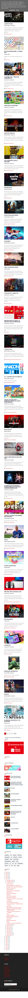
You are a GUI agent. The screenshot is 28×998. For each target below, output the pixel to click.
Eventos (12, 170)
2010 (7, 949)
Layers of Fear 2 (8, 23)
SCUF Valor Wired (15, 828)
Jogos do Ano (15, 859)
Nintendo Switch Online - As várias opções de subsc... (15, 899)
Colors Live (7, 645)
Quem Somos (7, 957)
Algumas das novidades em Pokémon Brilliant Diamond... (14, 909)
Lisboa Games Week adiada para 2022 (13, 457)
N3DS (17, 861)
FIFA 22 (6, 539)
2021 (7, 878)
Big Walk (13, 788)
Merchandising (8, 861)
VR (9, 865)
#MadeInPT (7, 855)
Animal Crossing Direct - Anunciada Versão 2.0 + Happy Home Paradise (12, 401)
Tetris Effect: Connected (11, 293)
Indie (11, 275)
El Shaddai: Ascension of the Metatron (12, 721)
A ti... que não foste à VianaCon (13, 376)
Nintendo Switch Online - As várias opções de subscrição (12, 321)
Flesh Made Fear (14, 823)
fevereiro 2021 (10, 933)
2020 (7, 936)
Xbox (15, 439)
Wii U (15, 865)
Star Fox (13, 817)
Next (15, 733)
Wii (12, 865)
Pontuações (6, 959)
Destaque (8, 88)
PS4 (10, 143)
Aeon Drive (7, 241)
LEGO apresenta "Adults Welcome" (11, 161)
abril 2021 (9, 931)
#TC (5, 88)
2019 (7, 937)
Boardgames (9, 359)
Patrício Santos (9, 25)
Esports (13, 359)
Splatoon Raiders (15, 793)
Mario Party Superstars (11, 105)
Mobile (13, 861)
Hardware (7, 859)
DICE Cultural (7, 54)
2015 (7, 943)
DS (11, 857)
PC (10, 439)
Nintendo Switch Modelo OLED (12, 591)
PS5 (12, 275)
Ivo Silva (8, 189)
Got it (17, 10)
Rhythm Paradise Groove (16, 805)
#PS (5, 34)
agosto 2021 (9, 925)
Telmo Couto (9, 79)
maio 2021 (9, 929)
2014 (7, 944)
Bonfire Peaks (8, 187)
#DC (6, 59)
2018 (7, 939)
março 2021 (9, 932)
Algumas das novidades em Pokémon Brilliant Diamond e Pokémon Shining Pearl (12, 487)
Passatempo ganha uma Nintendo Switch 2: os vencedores (16, 813)
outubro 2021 (9, 882)
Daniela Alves (6, 968)
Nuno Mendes (7, 973)
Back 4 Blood (8, 429)
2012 (7, 947)
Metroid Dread (8, 619)
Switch (11, 34)
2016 (7, 941)
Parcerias (6, 960)
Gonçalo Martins (7, 970)
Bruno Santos (6, 967)
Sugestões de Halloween (11, 215)
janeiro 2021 (9, 935)
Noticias (8, 59)
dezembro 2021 (10, 880)
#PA (5, 275)
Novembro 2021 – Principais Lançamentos (11, 77)
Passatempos (20, 863)
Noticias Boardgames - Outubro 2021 (13, 52)
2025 (7, 873)
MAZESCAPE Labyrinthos (11, 671)
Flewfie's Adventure (10, 565)
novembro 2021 (10, 881)
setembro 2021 (10, 924)
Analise (8, 34)
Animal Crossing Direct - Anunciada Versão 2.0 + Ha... (15, 904)
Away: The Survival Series (11, 267)
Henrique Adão (7, 971)
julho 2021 (9, 927)
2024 (7, 874)
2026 (7, 872)
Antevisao (19, 855)
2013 (7, 945)
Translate (13, 985)
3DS (11, 855)
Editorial (15, 857)
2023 (7, 876)
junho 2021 (9, 928)
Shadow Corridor (9, 133)
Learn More (12, 10)
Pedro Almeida (7, 268)
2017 (7, 940)
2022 (7, 877)
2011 (7, 948)
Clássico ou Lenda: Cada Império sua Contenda (13, 516)
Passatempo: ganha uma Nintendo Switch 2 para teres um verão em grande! (17, 783)
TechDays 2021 (8, 349)
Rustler (6, 694)
